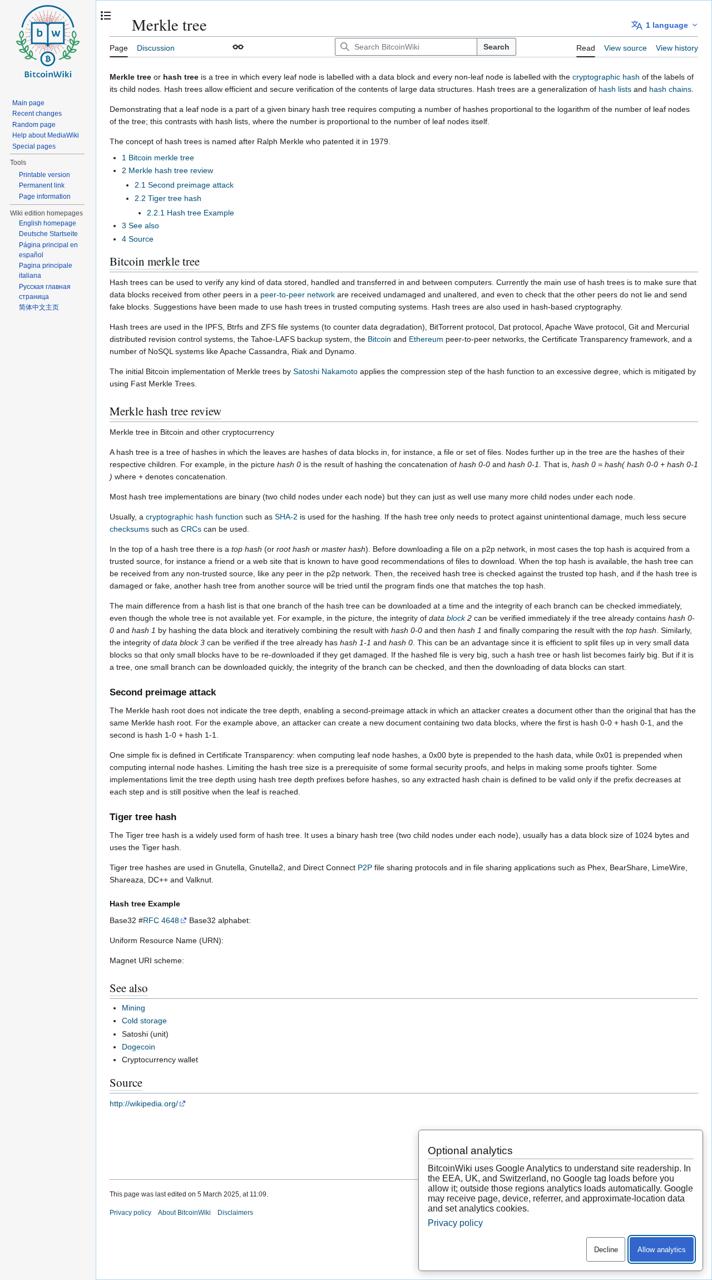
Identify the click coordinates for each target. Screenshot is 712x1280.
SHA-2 (286, 516)
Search (496, 46)
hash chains (670, 89)
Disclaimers (235, 1213)
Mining (133, 1007)
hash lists (615, 89)
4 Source (138, 238)
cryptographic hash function (194, 516)
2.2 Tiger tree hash (168, 198)
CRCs (191, 528)
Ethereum (426, 339)
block (456, 618)
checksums (129, 528)
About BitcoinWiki (184, 1213)
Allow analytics (661, 1249)
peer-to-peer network (297, 294)
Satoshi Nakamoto (325, 371)
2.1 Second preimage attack (184, 184)
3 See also (140, 225)
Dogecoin (138, 1046)
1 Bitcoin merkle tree (158, 157)
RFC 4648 (161, 920)
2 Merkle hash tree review (167, 170)
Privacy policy (130, 1213)
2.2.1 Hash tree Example (190, 212)
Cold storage (144, 1020)
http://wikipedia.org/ (144, 1103)
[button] (238, 47)
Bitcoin (379, 339)
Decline (606, 1249)
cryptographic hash (606, 76)
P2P (365, 867)
